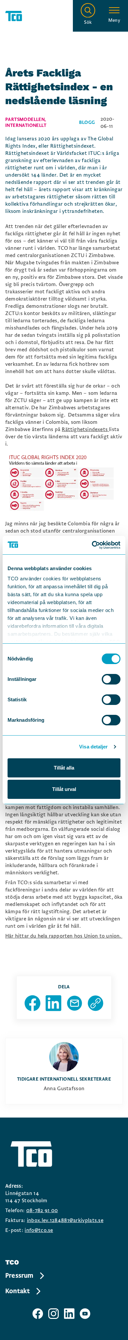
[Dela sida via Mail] (74, 1003)
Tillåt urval (64, 789)
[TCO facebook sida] (37, 1313)
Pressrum (19, 1275)
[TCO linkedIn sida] (69, 1313)
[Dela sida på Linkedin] (53, 1003)
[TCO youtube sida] (85, 1313)
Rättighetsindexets (85, 429)
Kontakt (17, 1291)
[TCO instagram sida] (53, 1313)
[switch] (111, 679)
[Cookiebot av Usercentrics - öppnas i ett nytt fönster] (92, 545)
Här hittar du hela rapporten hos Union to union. (63, 936)
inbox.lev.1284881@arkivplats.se (65, 1220)
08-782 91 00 (42, 1210)
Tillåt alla (64, 768)
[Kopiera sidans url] (95, 1003)
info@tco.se (39, 1230)
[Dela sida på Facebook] (32, 1003)
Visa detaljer (93, 746)
